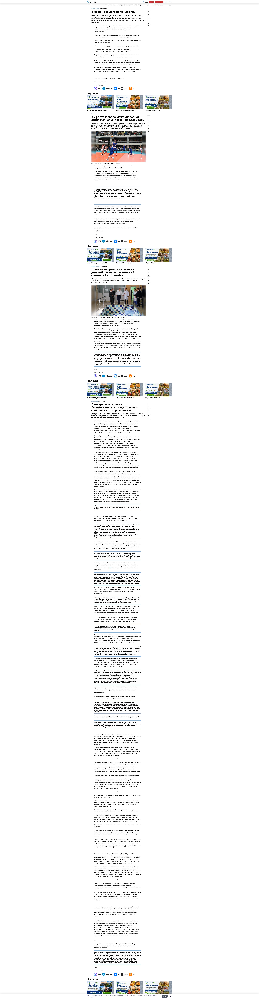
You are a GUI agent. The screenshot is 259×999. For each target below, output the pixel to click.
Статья (89, 5)
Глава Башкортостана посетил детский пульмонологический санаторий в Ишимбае (133, 5)
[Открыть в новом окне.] (97, 88)
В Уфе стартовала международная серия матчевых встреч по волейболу (114, 5)
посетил (109, 567)
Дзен (151, 1)
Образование (94, 401)
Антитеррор (159, 1)
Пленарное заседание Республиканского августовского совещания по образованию (155, 5)
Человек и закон (95, 8)
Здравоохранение (95, 266)
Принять (165, 996)
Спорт (92, 113)
